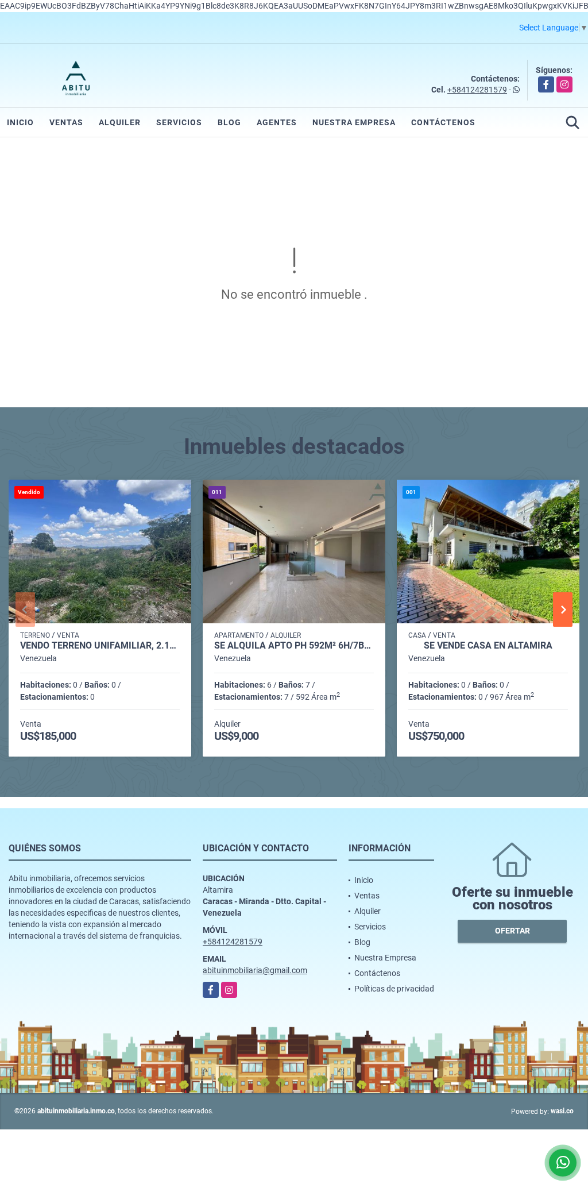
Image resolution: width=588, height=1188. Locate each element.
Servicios (179, 122)
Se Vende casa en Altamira (488, 645)
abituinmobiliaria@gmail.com (255, 970)
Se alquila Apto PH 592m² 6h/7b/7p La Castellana (294, 645)
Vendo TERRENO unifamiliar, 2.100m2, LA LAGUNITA (100, 645)
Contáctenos (443, 122)
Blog (229, 122)
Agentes (277, 122)
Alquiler (120, 122)
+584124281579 (477, 89)
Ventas (66, 122)
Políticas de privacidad (394, 988)
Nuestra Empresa (354, 122)
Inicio (20, 122)
